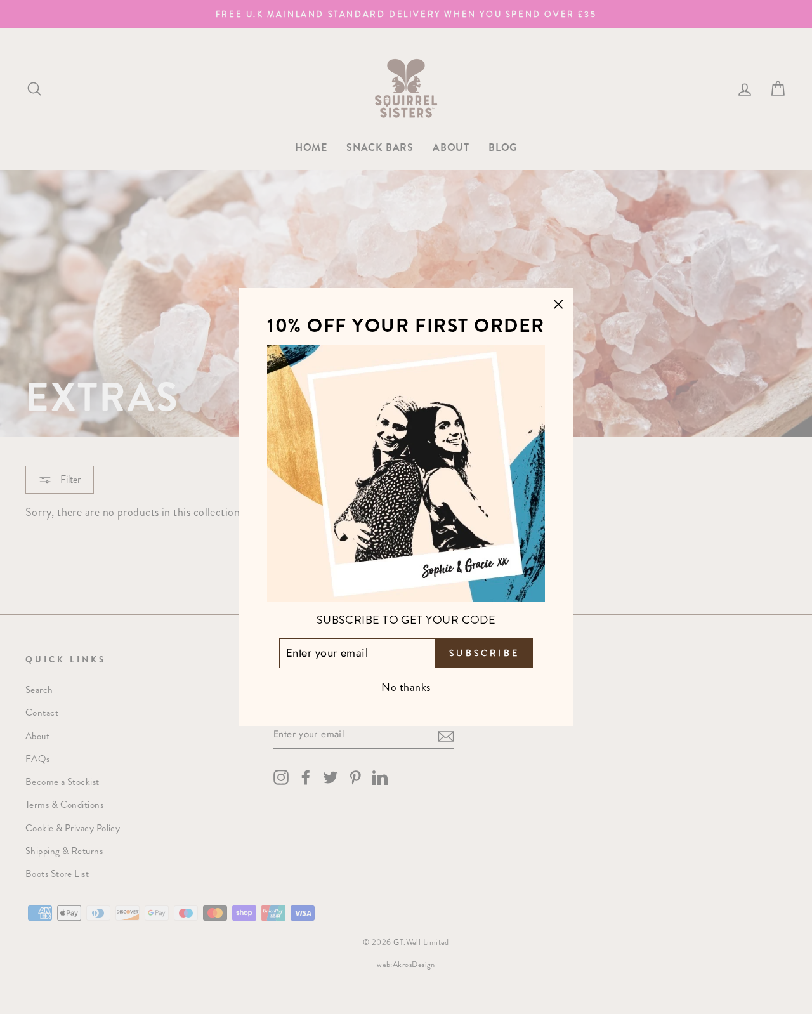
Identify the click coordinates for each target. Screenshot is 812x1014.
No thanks (405, 687)
